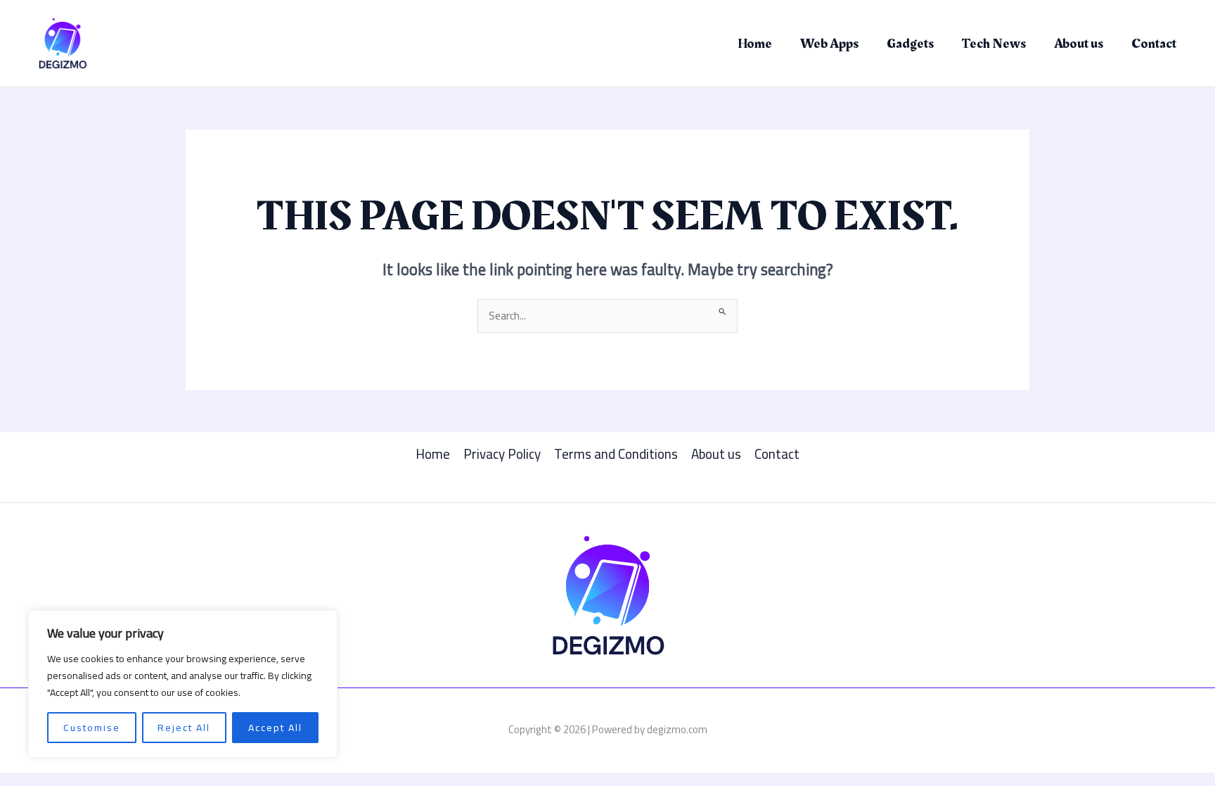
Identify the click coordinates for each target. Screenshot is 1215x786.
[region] (183, 684)
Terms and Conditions (616, 454)
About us (1078, 43)
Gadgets (910, 43)
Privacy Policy (502, 454)
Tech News (994, 43)
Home (755, 43)
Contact (1153, 43)
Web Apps (829, 43)
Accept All (275, 727)
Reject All (184, 727)
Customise (91, 727)
